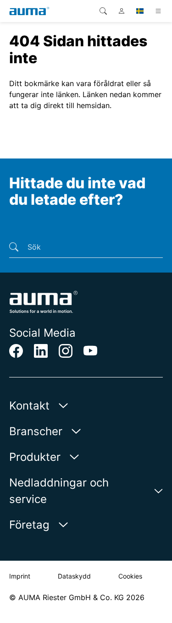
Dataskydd (74, 576)
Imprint (19, 576)
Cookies (130, 576)
